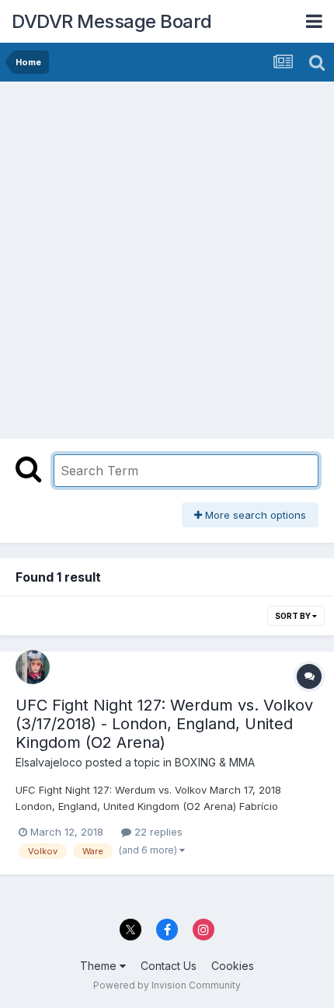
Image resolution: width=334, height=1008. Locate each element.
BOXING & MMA (215, 762)
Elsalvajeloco (49, 762)
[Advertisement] (167, 256)
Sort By (293, 615)
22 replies (157, 832)
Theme (100, 965)
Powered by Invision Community (167, 985)
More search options (254, 515)
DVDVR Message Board (112, 21)
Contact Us (169, 965)
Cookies (232, 965)
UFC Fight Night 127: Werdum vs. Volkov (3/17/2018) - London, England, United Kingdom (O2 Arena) (164, 724)
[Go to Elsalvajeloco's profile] (33, 667)
